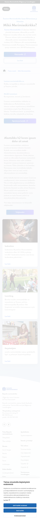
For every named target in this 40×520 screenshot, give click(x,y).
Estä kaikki (20, 511)
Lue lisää (6, 500)
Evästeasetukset (20, 516)
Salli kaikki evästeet (20, 505)
